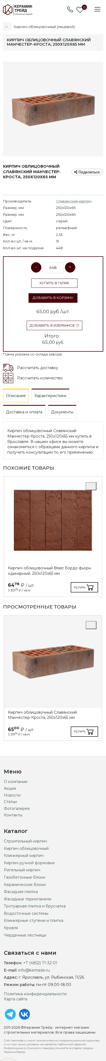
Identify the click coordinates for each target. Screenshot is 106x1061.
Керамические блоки (25, 884)
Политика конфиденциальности (35, 993)
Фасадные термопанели (27, 899)
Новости (12, 795)
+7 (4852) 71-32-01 (40, 962)
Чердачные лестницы (25, 935)
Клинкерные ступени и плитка (33, 920)
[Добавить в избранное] (91, 486)
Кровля (11, 927)
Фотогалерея (17, 808)
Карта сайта (15, 999)
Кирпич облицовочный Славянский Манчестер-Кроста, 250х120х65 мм (42, 715)
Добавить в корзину (53, 298)
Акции (10, 788)
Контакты (13, 815)
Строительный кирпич (25, 841)
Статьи (10, 801)
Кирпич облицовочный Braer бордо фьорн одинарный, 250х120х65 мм (49, 571)
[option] (53, 536)
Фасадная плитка (21, 891)
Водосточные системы (26, 913)
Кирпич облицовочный (26, 848)
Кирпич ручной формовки (29, 862)
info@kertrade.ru (34, 970)
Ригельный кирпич (22, 869)
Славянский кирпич (74, 201)
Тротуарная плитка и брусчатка (35, 906)
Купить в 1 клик (54, 283)
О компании (15, 781)
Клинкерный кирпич (23, 855)
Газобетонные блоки (24, 877)
